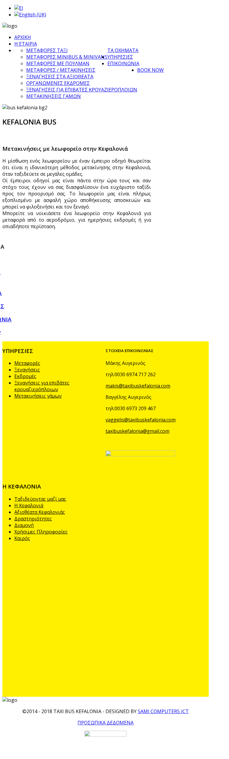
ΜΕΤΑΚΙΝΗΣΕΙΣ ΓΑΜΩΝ (53, 96)
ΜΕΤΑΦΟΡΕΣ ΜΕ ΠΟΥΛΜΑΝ (57, 63)
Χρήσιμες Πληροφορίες (41, 531)
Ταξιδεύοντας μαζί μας (40, 499)
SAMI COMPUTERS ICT (163, 711)
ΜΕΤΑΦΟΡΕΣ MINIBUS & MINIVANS (66, 57)
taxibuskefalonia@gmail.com (137, 431)
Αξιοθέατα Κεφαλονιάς (39, 512)
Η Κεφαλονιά (28, 505)
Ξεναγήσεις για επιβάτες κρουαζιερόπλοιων (41, 386)
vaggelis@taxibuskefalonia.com (141, 419)
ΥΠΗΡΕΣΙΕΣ (120, 57)
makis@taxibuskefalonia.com (138, 385)
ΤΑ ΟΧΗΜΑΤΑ (122, 50)
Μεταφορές (27, 363)
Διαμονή (24, 525)
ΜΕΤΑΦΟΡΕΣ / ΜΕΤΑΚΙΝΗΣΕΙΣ (60, 70)
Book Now (150, 70)
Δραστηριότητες (33, 518)
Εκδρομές (25, 376)
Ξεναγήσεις (27, 369)
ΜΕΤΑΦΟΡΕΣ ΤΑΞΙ (47, 50)
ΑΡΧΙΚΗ (22, 37)
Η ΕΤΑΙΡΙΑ (25, 44)
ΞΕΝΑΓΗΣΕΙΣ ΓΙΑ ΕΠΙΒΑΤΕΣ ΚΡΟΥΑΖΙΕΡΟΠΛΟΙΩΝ (81, 89)
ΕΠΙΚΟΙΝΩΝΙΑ (123, 63)
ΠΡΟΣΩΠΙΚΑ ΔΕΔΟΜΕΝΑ (106, 722)
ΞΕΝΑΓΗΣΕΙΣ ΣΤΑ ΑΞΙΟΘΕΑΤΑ (59, 76)
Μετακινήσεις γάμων (38, 396)
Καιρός (22, 538)
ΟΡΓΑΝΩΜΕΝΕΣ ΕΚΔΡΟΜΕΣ (58, 83)
